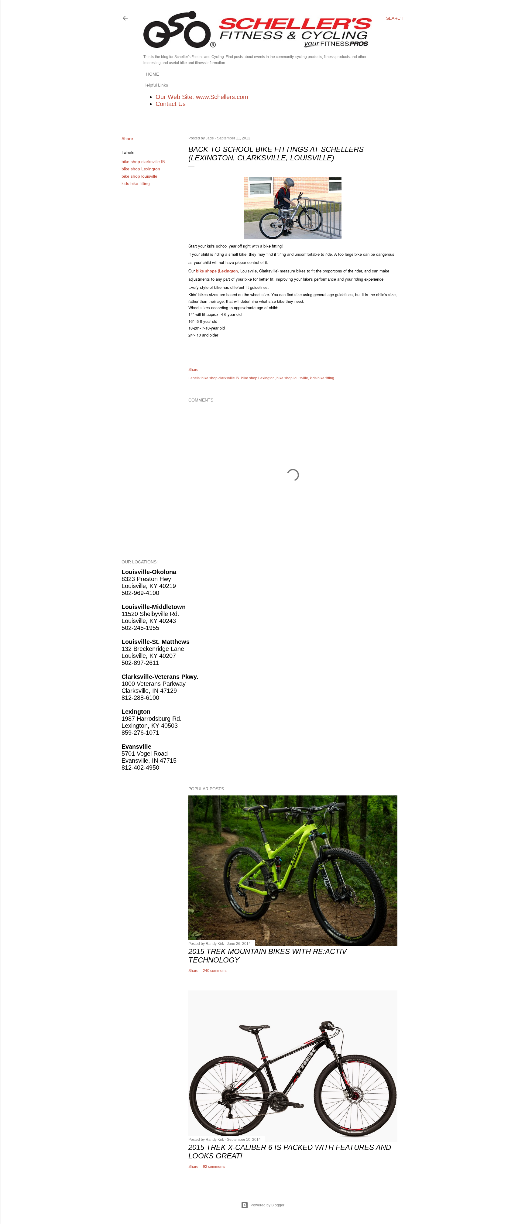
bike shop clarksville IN (143, 161)
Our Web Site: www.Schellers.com (202, 97)
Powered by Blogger (267, 1205)
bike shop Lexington (141, 168)
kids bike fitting (136, 183)
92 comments (214, 1166)
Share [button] (127, 138)
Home (152, 74)
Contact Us (171, 104)
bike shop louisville (139, 176)
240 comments (215, 971)
